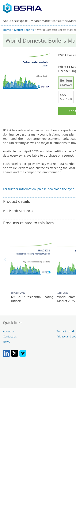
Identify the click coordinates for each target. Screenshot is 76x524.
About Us (9, 21)
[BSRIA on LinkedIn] (6, 355)
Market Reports (24, 30)
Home (7, 30)
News (6, 341)
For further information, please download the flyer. (39, 189)
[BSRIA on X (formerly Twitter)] (14, 355)
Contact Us (10, 336)
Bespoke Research (29, 21)
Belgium (66, 82)
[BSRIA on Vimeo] (22, 355)
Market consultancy (55, 21)
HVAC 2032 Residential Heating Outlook (31, 299)
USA (66, 97)
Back (6, 259)
